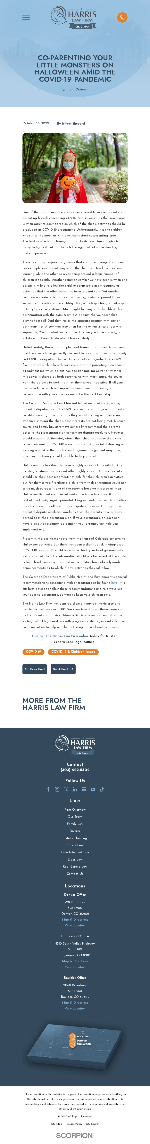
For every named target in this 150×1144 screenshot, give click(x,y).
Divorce (75, 831)
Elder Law (75, 859)
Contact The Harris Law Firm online (60, 636)
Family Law (75, 824)
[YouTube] (93, 789)
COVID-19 (33, 651)
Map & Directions (75, 919)
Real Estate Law (75, 866)
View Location (75, 925)
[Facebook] (48, 789)
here (114, 582)
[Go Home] (64, 89)
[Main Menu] (26, 17)
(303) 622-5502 (75, 770)
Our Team (75, 816)
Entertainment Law (75, 852)
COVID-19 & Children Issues (73, 651)
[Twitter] (66, 789)
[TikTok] (101, 789)
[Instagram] (57, 789)
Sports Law (75, 845)
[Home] (73, 17)
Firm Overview (75, 809)
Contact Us (75, 874)
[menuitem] (56, 1124)
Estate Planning (75, 838)
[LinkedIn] (75, 789)
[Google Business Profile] (84, 789)
